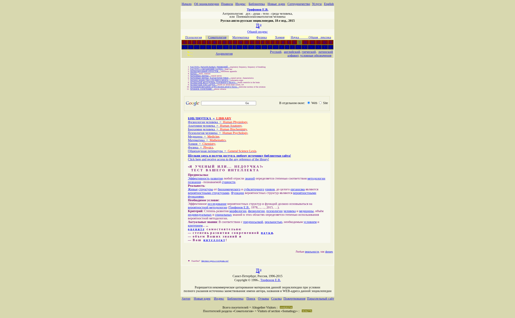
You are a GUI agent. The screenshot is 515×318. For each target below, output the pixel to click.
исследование (217, 203)
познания (194, 182)
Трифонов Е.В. (239, 207)
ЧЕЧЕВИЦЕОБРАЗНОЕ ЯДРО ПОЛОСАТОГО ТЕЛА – (214, 87)
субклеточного (254, 189)
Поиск (250, 298)
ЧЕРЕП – (194, 73)
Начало (187, 4)
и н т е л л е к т (214, 240)
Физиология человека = (217, 122)
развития (216, 178)
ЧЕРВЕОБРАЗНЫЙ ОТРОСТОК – (205, 71)
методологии (316, 178)
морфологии (237, 211)
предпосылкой (253, 222)
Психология (193, 37)
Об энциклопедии (206, 4)
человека (289, 211)
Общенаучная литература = (222, 151)
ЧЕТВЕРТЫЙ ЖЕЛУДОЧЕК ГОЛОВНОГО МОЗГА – (214, 82)
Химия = (201, 144)
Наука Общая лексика (311, 37)
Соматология (217, 37)
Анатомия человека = (215, 125)
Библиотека (257, 4)
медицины (306, 211)
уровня (270, 189)
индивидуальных (200, 214)
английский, (292, 52)
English (329, 4)
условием (310, 222)
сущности (228, 182)
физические (330, 251)
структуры (206, 189)
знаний (250, 178)
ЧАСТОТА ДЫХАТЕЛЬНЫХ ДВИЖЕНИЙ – (210, 67)
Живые (193, 189)
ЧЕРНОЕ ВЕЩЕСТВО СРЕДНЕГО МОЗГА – (210, 80)
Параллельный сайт (320, 298)
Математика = (207, 140)
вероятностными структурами (208, 193)
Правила (227, 4)
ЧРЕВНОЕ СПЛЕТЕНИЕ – (202, 89)
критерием (195, 225)
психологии (274, 211)
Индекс (240, 4)
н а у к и (267, 232)
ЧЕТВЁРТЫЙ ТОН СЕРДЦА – (203, 85)
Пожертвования (294, 298)
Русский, (276, 52)
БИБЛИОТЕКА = (209, 118)
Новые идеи (276, 4)
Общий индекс (257, 31)
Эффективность (199, 178)
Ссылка (276, 298)
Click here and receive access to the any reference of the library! (228, 159)
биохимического (229, 189)
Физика (261, 37)
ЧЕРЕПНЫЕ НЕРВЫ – (200, 76)
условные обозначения (315, 55)
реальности (310, 251)
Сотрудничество (298, 4)
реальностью (273, 222)
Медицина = (203, 136)
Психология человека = (217, 133)
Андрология (224, 53)
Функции (237, 193)
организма (297, 189)
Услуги (317, 4)
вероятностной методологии (207, 207)
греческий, (309, 52)
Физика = (200, 147)
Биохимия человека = (217, 129)
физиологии (256, 211)
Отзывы (263, 298)
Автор (186, 298)
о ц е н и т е (196, 229)
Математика (240, 37)
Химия (279, 37)
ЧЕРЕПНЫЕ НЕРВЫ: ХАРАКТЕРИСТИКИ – (210, 78)
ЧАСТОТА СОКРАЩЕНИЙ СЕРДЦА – (207, 69)
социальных (223, 214)
